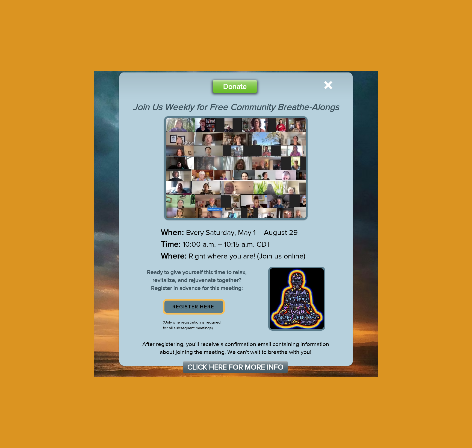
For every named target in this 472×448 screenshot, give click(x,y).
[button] (328, 85)
